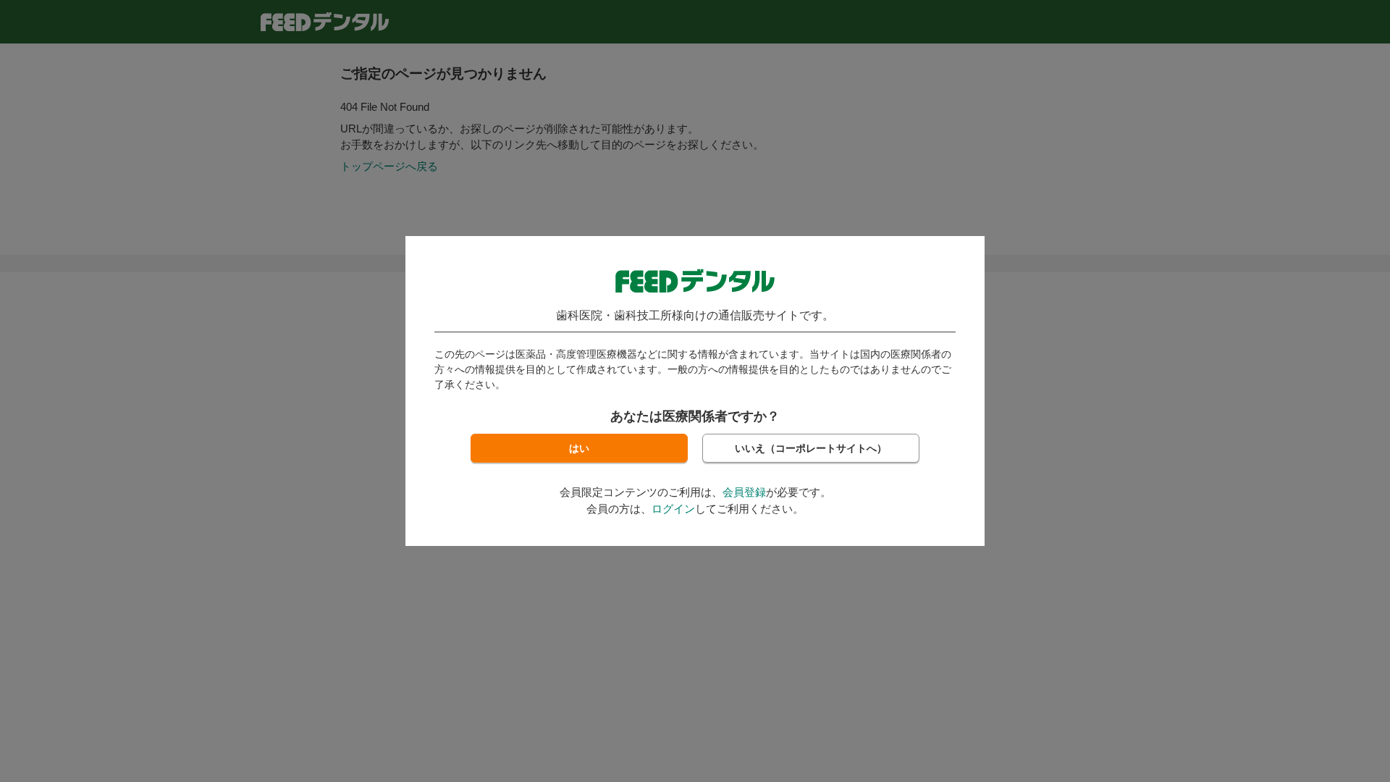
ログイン (673, 509)
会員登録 (744, 492)
